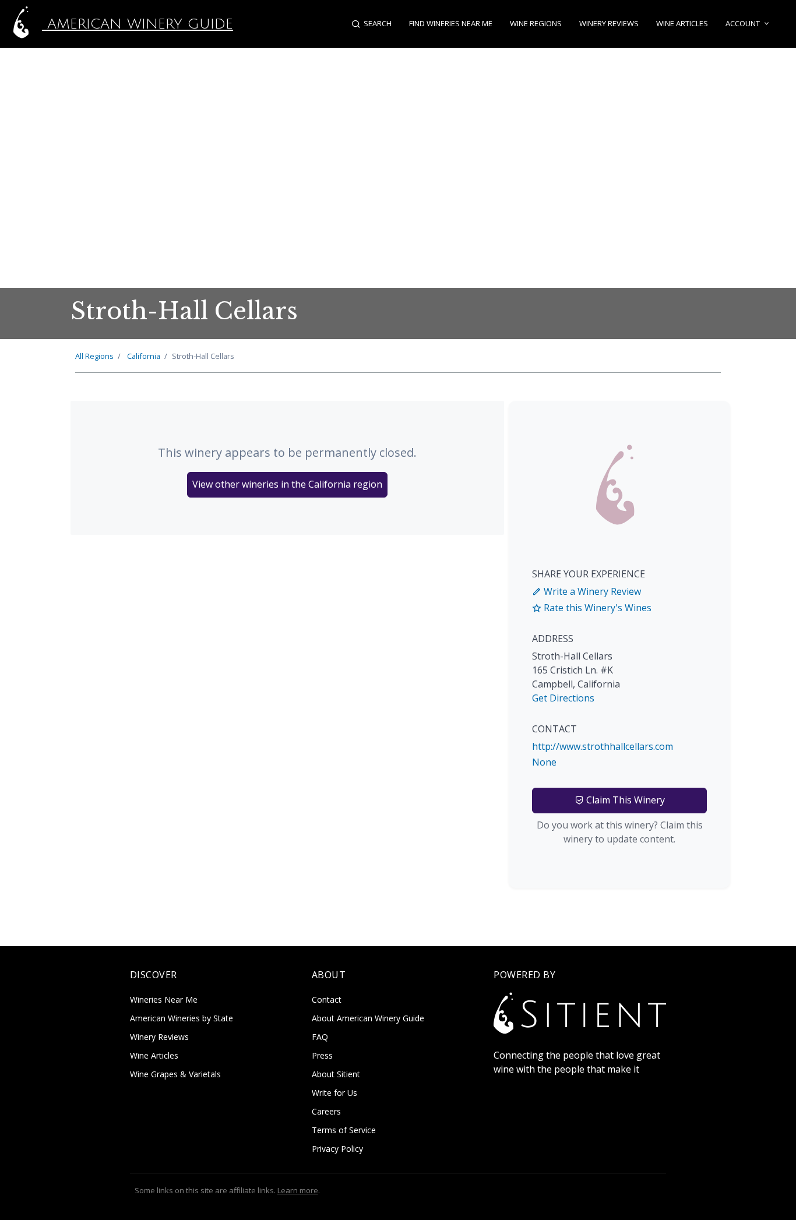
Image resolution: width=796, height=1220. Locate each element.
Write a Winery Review (591, 591)
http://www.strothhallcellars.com (602, 746)
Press (322, 1055)
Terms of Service (344, 1130)
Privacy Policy (337, 1148)
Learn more (297, 1190)
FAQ (320, 1036)
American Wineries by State (181, 1018)
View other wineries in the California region (287, 484)
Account (742, 23)
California (143, 356)
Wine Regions (536, 23)
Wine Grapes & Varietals (175, 1074)
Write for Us (334, 1092)
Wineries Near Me (164, 999)
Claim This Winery (624, 800)
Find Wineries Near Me (450, 23)
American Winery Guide (137, 23)
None (544, 762)
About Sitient (336, 1074)
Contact (326, 999)
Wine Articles (682, 23)
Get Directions (563, 698)
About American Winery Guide (368, 1018)
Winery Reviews (609, 23)
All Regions (94, 356)
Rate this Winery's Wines (596, 607)
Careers (326, 1111)
